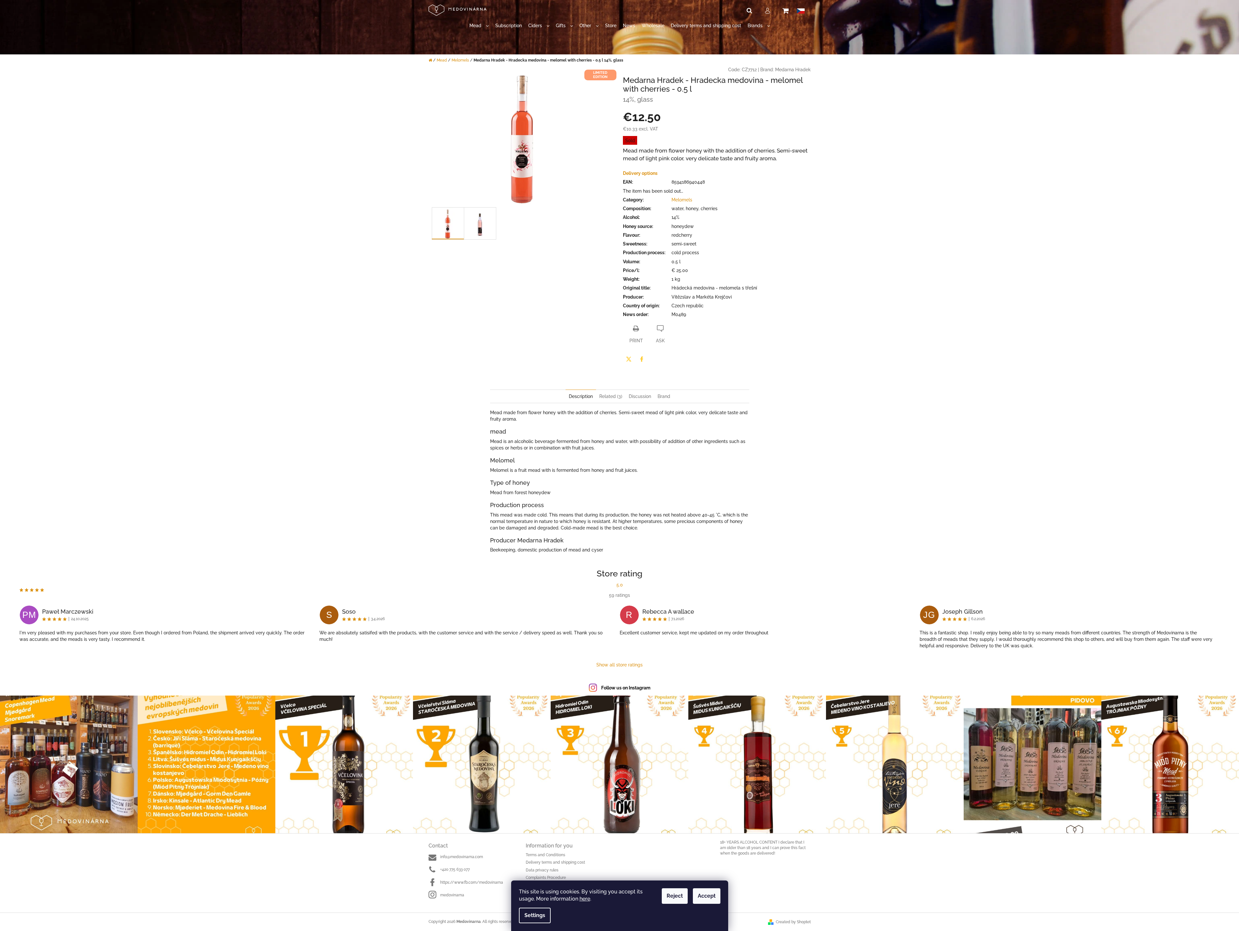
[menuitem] (479, 25)
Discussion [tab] (640, 396)
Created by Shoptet (793, 922)
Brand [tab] (664, 396)
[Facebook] (642, 359)
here (584, 899)
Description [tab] (581, 396)
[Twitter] (629, 359)
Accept (707, 896)
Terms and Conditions (545, 855)
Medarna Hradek (793, 69)
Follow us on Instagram (625, 687)
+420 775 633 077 (455, 869)
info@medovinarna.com (461, 857)
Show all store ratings (619, 664)
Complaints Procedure (546, 877)
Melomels (681, 199)
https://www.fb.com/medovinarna (471, 882)
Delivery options (640, 173)
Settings (534, 915)
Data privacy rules (542, 870)
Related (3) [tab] (610, 396)
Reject (675, 896)
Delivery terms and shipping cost (555, 862)
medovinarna (452, 895)
